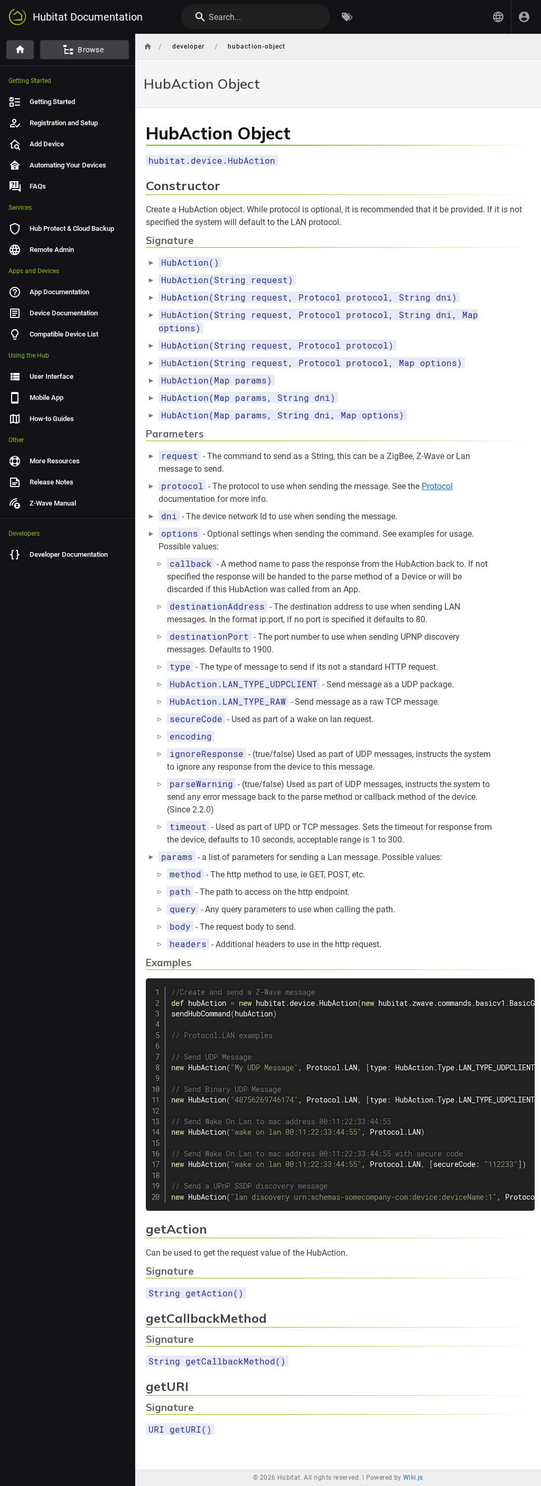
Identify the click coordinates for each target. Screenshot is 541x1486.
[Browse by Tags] (347, 17)
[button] (498, 17)
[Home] (20, 49)
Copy (522, 988)
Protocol (437, 486)
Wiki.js (413, 1477)
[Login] (524, 17)
